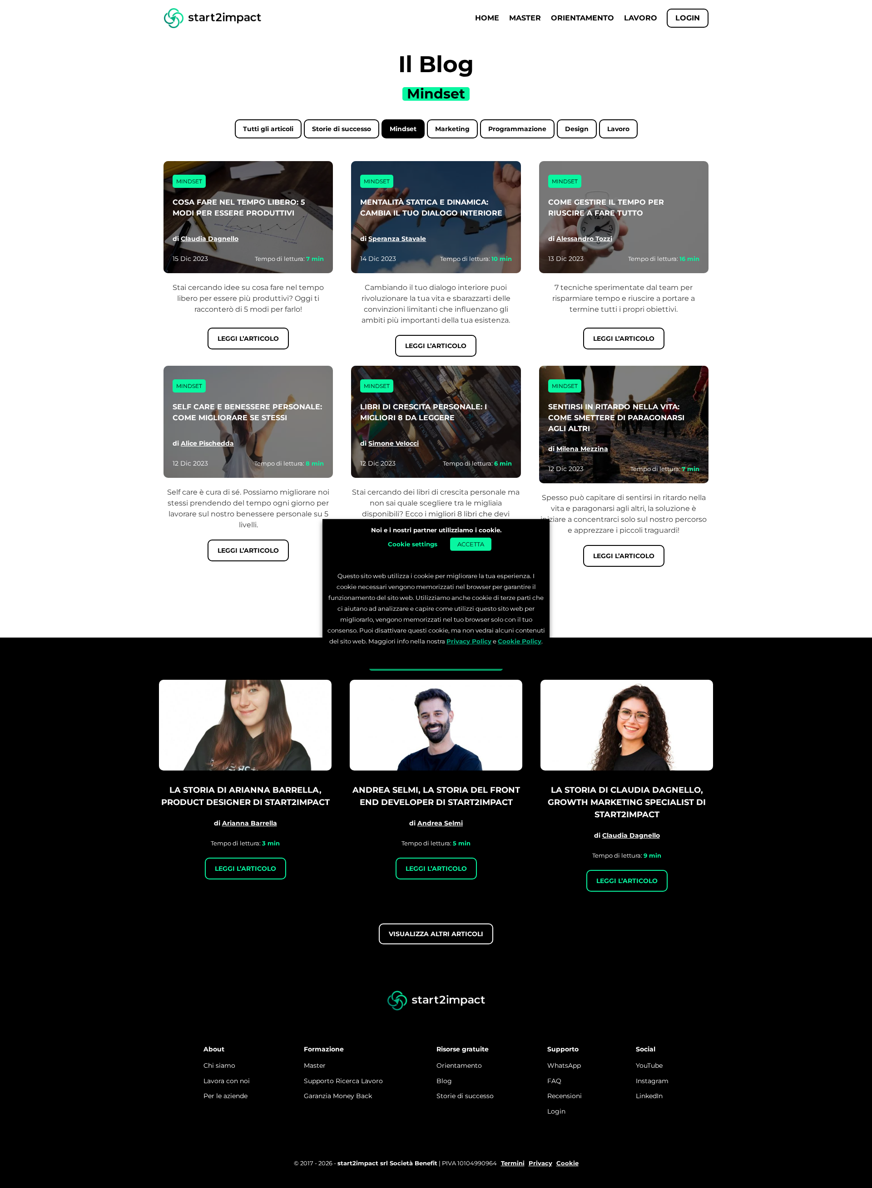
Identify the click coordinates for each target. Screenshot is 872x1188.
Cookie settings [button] (412, 543)
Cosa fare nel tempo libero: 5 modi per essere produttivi (239, 207)
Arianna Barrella (249, 823)
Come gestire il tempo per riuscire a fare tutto (606, 207)
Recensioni (564, 1096)
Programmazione (517, 129)
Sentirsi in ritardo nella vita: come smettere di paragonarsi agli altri (616, 418)
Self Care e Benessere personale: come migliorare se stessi (247, 412)
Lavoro (640, 18)
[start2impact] (436, 1001)
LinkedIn (649, 1096)
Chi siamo (219, 1065)
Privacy (540, 1163)
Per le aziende (225, 1096)
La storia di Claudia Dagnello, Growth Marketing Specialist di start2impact (627, 802)
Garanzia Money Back (338, 1096)
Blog (444, 1081)
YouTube (649, 1065)
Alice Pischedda (207, 443)
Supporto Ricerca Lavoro (343, 1081)
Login (556, 1111)
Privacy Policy (468, 641)
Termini (513, 1163)
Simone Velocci (393, 443)
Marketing (452, 129)
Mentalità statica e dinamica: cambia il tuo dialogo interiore (431, 207)
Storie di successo (341, 129)
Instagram (652, 1081)
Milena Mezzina (582, 449)
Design (577, 129)
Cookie (567, 1163)
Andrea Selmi (440, 823)
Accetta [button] (470, 543)
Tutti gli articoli (268, 129)
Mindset (403, 129)
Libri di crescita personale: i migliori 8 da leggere (423, 412)
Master (525, 18)
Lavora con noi (226, 1081)
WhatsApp (564, 1065)
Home (487, 18)
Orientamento (582, 18)
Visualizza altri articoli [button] (436, 934)
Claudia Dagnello (209, 239)
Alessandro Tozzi (584, 239)
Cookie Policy (519, 641)
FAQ (554, 1081)
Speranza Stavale (397, 239)
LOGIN (687, 18)
